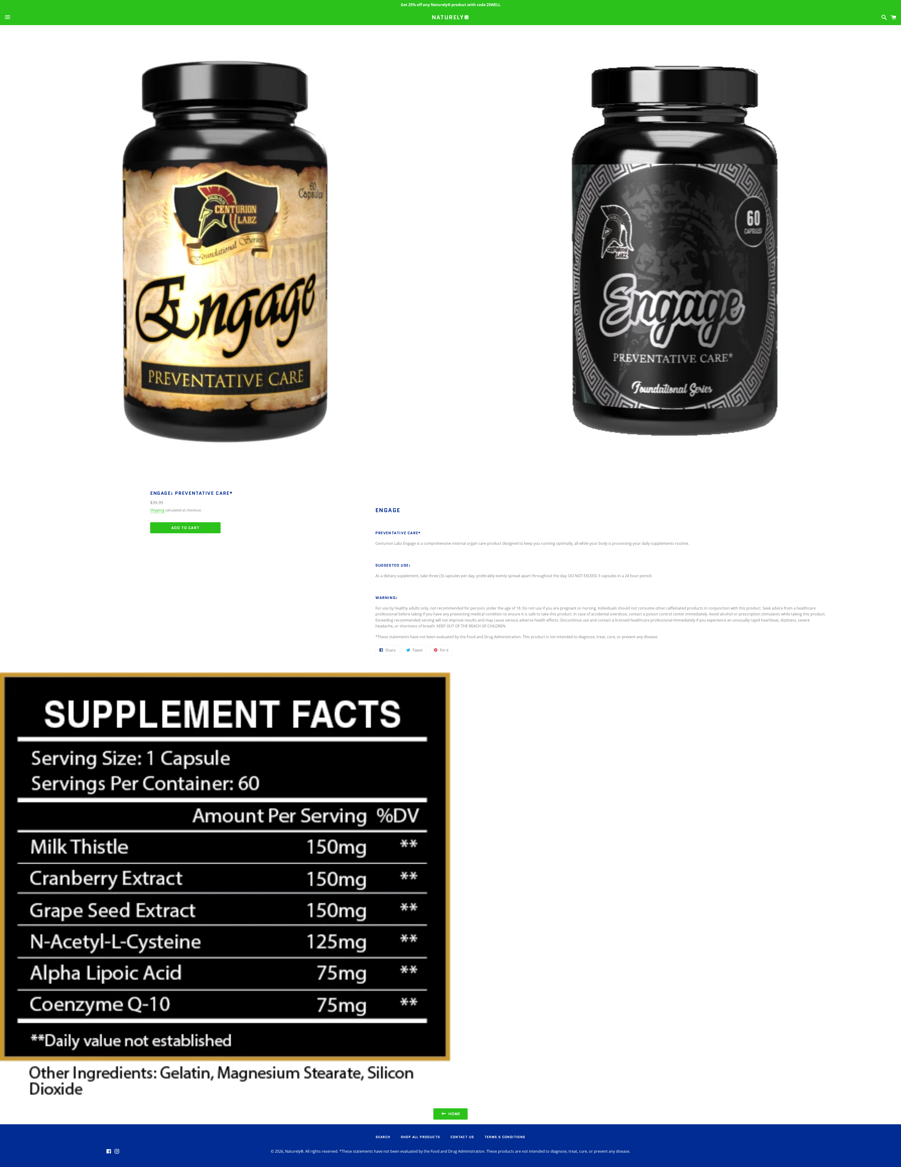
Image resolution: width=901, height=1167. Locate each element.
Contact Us (462, 1137)
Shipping (157, 510)
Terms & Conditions (505, 1137)
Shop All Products (420, 1137)
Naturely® (451, 17)
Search (383, 1137)
